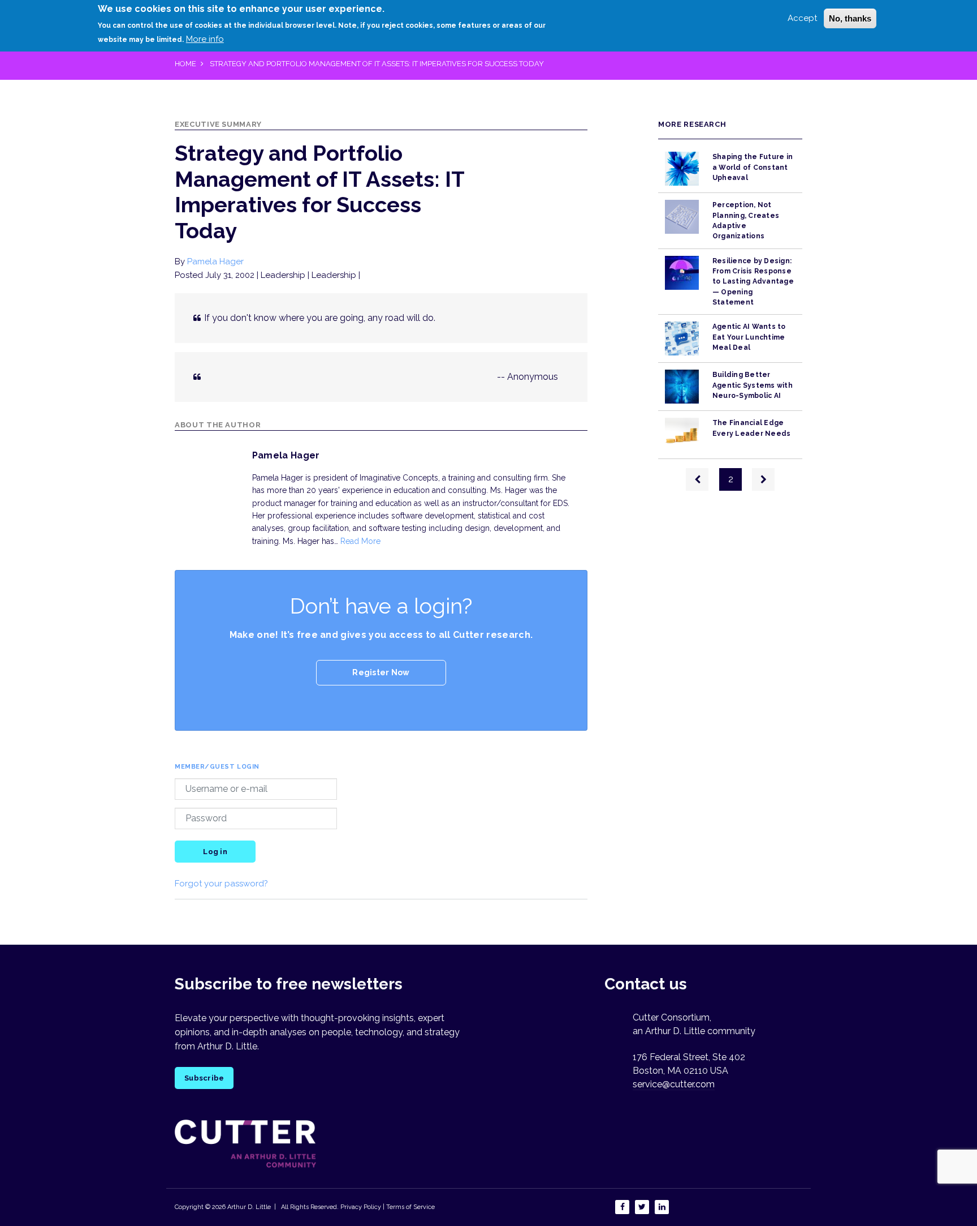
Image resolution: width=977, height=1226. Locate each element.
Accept (802, 18)
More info (205, 39)
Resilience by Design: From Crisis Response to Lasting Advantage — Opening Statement (753, 281)
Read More (360, 541)
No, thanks (850, 18)
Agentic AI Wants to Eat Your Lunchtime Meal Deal (749, 337)
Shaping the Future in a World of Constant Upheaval (752, 167)
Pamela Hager (215, 261)
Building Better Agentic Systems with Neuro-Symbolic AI (752, 385)
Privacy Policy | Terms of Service (387, 1207)
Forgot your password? (221, 883)
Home (185, 63)
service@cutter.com (674, 1084)
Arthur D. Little (248, 1207)
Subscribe (204, 1078)
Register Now (380, 672)
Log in (215, 851)
